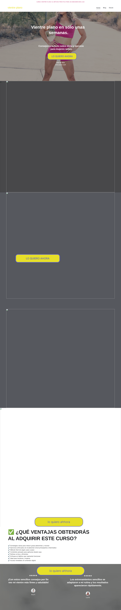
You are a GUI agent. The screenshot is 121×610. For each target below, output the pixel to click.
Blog (104, 8)
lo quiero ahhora (59, 522)
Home (98, 8)
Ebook (111, 8)
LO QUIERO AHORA (62, 56)
